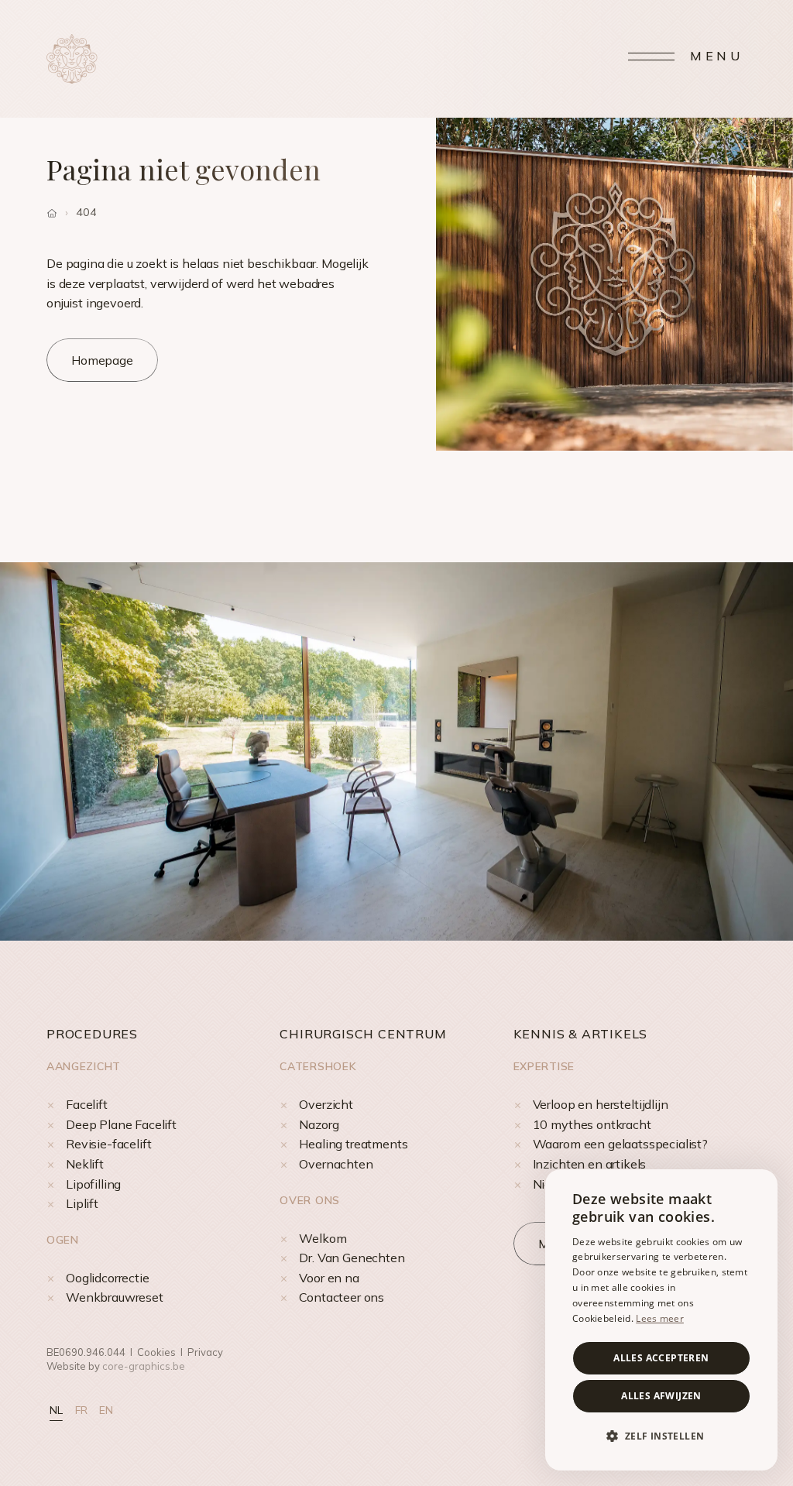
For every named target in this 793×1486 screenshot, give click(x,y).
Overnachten (335, 1164)
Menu (716, 55)
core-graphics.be (143, 1366)
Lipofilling (93, 1184)
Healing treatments (353, 1143)
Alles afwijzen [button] (661, 1395)
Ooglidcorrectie (107, 1277)
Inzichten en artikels (590, 1164)
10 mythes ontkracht (592, 1124)
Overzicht (326, 1104)
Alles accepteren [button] (661, 1357)
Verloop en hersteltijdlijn (600, 1104)
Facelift (87, 1104)
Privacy (205, 1352)
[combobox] (758, 1188)
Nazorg (318, 1124)
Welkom (322, 1238)
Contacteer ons (341, 1297)
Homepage (102, 360)
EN (106, 1410)
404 (86, 212)
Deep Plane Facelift (121, 1124)
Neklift (85, 1164)
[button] (661, 1436)
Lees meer (660, 1318)
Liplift (82, 1203)
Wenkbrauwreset (114, 1297)
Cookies (156, 1352)
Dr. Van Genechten (351, 1257)
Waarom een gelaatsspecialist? (620, 1143)
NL (56, 1410)
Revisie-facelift (108, 1143)
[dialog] (661, 1320)
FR (81, 1410)
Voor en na (329, 1277)
